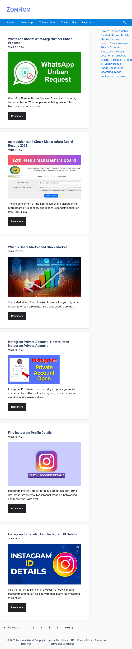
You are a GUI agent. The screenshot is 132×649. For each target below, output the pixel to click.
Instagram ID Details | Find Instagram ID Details (42, 534)
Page (85, 22)
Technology (27, 22)
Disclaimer (100, 640)
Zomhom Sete (47, 22)
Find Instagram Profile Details (30, 433)
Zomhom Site (68, 22)
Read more (17, 116)
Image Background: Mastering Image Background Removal (113, 72)
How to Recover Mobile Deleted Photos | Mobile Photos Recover (115, 35)
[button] (124, 22)
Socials (10, 22)
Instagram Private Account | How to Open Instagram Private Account (38, 344)
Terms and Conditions (62, 643)
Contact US (68, 640)
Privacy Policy (84, 640)
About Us (54, 640)
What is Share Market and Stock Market (37, 247)
